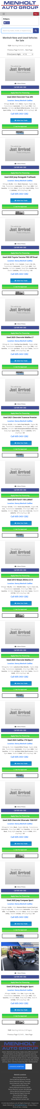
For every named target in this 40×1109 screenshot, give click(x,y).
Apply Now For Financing (20, 93)
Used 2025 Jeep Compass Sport (20, 900)
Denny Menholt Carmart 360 (20, 1099)
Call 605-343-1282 (19, 113)
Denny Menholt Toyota (20, 1095)
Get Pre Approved (21, 126)
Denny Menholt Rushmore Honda (20, 1087)
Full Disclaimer (33, 1062)
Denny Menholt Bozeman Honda (20, 1079)
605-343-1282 (21, 87)
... (24, 50)
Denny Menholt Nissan (20, 1077)
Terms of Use (17, 1107)
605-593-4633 (20, 10)
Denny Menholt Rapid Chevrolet (20, 1093)
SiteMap (24, 1107)
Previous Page (12, 50)
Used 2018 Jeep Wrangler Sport (20, 986)
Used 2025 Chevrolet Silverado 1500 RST (20, 820)
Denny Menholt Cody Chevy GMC (20, 1083)
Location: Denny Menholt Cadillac (20, 100)
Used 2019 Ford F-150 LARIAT (20, 499)
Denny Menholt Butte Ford (20, 1085)
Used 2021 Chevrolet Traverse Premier (20, 417)
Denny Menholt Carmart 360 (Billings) (20, 1089)
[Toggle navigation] (3, 14)
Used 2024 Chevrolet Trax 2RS (20, 97)
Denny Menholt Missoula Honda (20, 1091)
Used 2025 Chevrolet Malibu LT (20, 337)
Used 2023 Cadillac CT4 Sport (20, 740)
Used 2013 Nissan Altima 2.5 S (20, 580)
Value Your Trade (21, 120)
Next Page (28, 50)
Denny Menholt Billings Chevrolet (20, 1081)
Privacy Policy (32, 1105)
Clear (7, 23)
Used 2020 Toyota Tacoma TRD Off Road (20, 257)
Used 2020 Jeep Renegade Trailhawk (20, 177)
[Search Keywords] (36, 30)
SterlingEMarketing (20, 1105)
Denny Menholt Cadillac (20, 1097)
